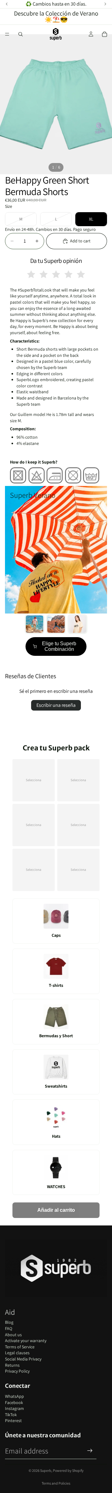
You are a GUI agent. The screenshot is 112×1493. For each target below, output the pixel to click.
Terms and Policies (56, 1483)
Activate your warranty (25, 1340)
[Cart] (104, 34)
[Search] (20, 34)
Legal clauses (17, 1352)
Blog (9, 1322)
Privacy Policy (17, 1371)
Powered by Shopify (68, 1470)
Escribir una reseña (56, 705)
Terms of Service (20, 1347)
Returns (12, 1365)
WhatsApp (14, 1396)
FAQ (8, 1328)
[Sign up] (89, 1450)
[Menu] (7, 34)
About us (13, 1334)
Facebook (14, 1402)
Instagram (14, 1408)
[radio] (31, 274)
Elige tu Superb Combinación (59, 646)
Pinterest (13, 1420)
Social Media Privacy (23, 1359)
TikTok (11, 1414)
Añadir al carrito (56, 1210)
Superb (45, 1470)
